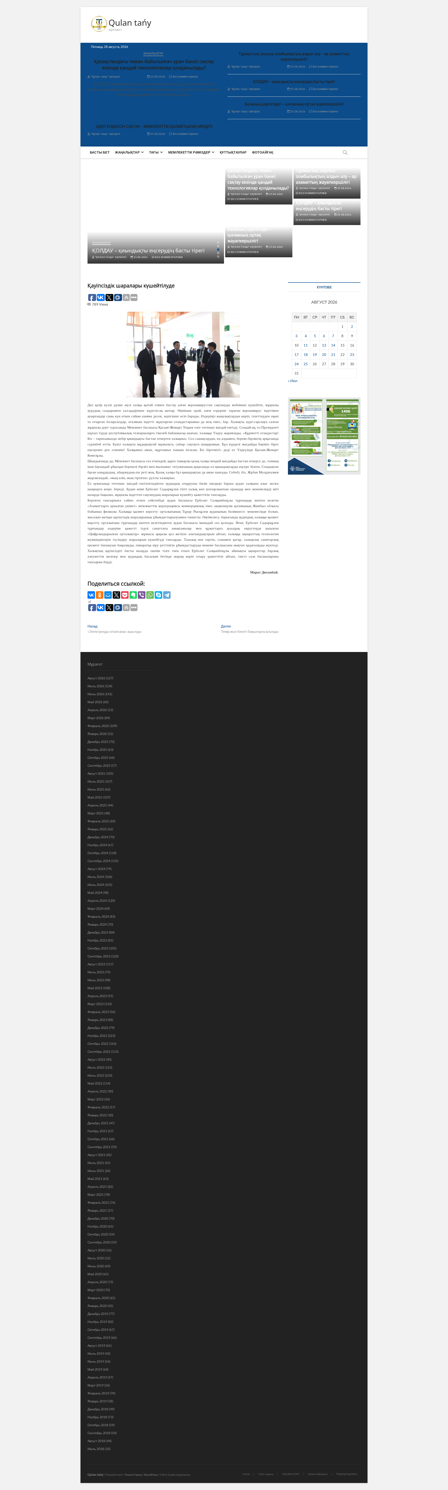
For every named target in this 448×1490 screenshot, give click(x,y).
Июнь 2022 (96, 1075)
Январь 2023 (97, 1020)
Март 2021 (96, 1194)
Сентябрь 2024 (99, 861)
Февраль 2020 (98, 1298)
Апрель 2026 (97, 710)
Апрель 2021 (97, 1187)
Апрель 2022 (97, 1091)
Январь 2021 (97, 1210)
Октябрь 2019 (98, 1330)
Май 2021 (95, 1179)
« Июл (293, 381)
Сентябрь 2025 (99, 765)
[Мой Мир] (108, 595)
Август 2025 (96, 773)
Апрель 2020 (97, 1282)
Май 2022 (95, 1083)
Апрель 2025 (97, 805)
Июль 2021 (96, 1163)
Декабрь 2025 (98, 742)
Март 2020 (96, 1290)
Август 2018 (96, 1441)
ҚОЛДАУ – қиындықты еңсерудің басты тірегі (294, 81)
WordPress (151, 1474)
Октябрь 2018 (98, 1425)
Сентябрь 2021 (99, 1147)
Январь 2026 (97, 734)
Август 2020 (96, 1250)
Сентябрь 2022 (99, 1051)
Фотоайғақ (262, 152)
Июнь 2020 (96, 1266)
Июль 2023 (96, 972)
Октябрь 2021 (98, 1139)
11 (306, 345)
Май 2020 (95, 1274)
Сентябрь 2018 (99, 1433)
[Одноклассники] (99, 595)
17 (296, 354)
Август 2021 (96, 1155)
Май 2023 (95, 988)
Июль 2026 (96, 686)
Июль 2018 (96, 1449)
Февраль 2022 (98, 1107)
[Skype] (158, 595)
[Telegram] (167, 595)
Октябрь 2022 (98, 1044)
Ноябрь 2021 (97, 1131)
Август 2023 (96, 964)
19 (315, 354)
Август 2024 (96, 869)
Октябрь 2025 (98, 757)
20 (324, 354)
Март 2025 (96, 813)
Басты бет (100, 152)
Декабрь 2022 (98, 1028)
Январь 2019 (97, 1401)
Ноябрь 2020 (97, 1226)
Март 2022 (96, 1099)
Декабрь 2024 (98, 837)
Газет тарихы (266, 1474)
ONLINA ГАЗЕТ (291, 1474)
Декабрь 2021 (98, 1123)
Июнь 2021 (96, 1171)
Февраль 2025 (98, 821)
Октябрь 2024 (98, 853)
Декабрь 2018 (98, 1409)
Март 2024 (96, 908)
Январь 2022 (97, 1115)
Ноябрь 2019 (97, 1322)
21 (333, 354)
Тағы (154, 152)
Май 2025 (95, 797)
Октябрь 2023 (98, 948)
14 (333, 345)
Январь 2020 (97, 1306)
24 (296, 364)
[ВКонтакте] (91, 595)
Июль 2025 (96, 781)
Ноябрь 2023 (97, 940)
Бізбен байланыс (318, 1474)
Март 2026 (96, 718)
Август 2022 (96, 1059)
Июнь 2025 (96, 789)
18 (306, 354)
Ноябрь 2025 (97, 750)
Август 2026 (96, 678)
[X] (116, 595)
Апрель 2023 (97, 996)
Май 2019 (95, 1369)
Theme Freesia (133, 1474)
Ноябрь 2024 (97, 845)
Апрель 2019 (97, 1377)
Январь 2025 (97, 829)
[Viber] (141, 595)
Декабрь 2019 (98, 1314)
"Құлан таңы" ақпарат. (105, 76)
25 (306, 364)
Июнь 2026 (96, 694)
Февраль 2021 (98, 1202)
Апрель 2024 (97, 901)
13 (324, 345)
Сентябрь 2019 (99, 1338)
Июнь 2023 (96, 980)
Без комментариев (185, 76)
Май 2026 (95, 702)
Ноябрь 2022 (97, 1036)
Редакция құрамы (346, 1473)
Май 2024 (95, 893)
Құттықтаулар (233, 152)
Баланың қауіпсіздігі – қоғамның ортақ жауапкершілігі (294, 104)
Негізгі (246, 1474)
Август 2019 (96, 1345)
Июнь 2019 (96, 1361)
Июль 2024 (96, 877)
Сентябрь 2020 (99, 1242)
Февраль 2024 (98, 916)
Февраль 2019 (98, 1393)
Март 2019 (96, 1385)
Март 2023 (96, 1004)
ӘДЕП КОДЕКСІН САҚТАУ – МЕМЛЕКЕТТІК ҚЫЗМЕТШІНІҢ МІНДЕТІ (154, 126)
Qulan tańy (129, 23)
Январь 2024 (97, 924)
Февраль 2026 (98, 726)
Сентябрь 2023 (99, 956)
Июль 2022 (96, 1067)
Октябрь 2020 (98, 1234)
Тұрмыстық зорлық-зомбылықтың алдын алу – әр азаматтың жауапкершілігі (294, 56)
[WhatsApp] (150, 595)
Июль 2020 (96, 1258)
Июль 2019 (96, 1353)
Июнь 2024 (96, 885)
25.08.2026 (157, 76)
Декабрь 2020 (98, 1218)
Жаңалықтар (153, 53)
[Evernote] (133, 595)
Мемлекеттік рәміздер (189, 152)
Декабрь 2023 (98, 932)
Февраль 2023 (98, 1012)
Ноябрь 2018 (97, 1417)
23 (352, 354)
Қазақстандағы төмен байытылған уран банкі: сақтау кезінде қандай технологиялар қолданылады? (154, 64)
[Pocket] (125, 595)
